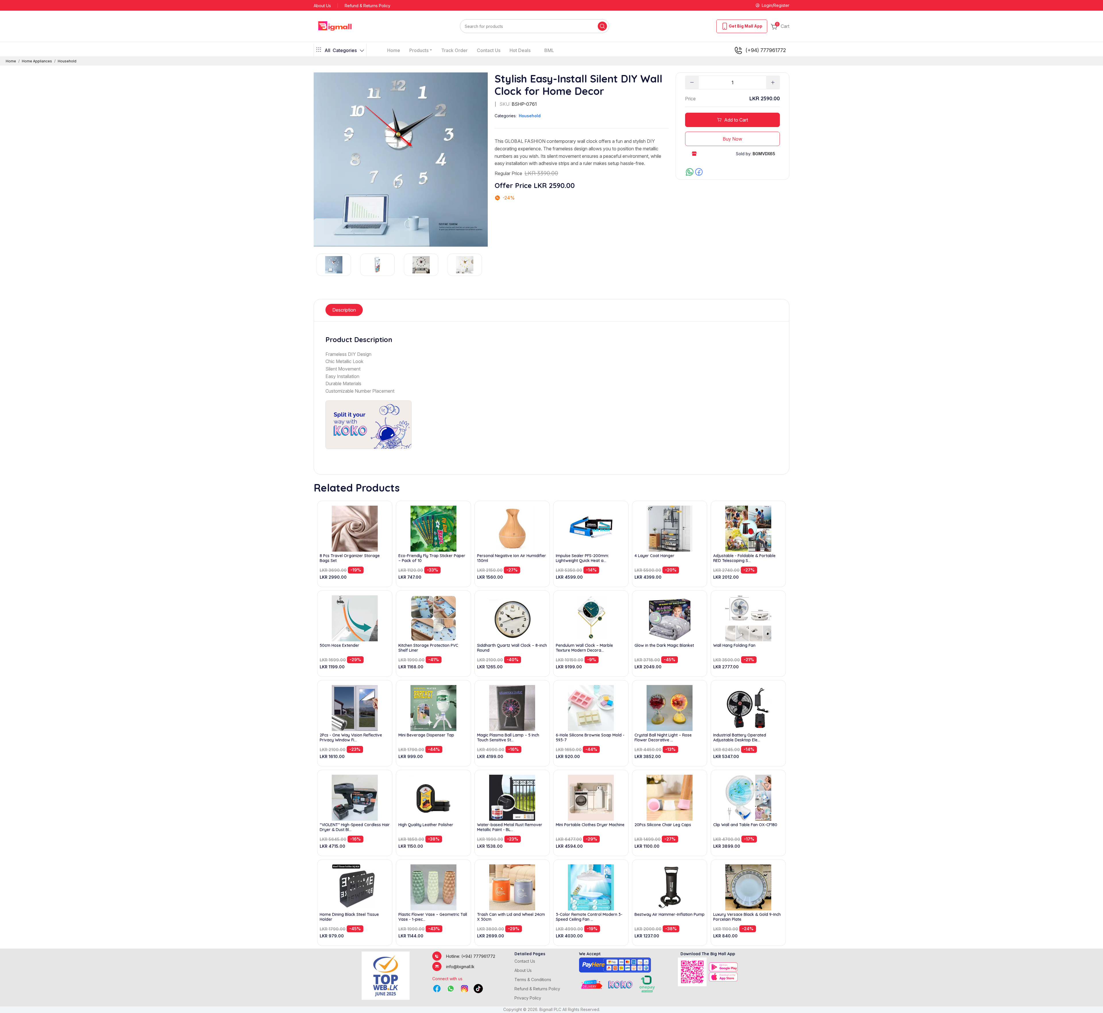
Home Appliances (37, 61)
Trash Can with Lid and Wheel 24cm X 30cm (511, 917)
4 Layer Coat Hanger (654, 555)
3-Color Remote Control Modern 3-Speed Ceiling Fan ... (589, 917)
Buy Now (732, 139)
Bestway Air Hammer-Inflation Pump (670, 914)
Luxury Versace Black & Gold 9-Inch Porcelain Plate (747, 917)
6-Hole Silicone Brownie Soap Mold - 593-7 (590, 738)
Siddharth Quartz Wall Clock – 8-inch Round (512, 648)
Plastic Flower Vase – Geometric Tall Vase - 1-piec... (432, 917)
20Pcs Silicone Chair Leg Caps (663, 824)
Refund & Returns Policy (367, 5)
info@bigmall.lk (460, 966)
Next (488, 265)
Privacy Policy (527, 997)
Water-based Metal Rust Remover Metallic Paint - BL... (509, 827)
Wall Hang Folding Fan (734, 645)
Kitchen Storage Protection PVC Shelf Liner (428, 648)
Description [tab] (344, 310)
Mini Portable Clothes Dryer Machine (590, 824)
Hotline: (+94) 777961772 (470, 956)
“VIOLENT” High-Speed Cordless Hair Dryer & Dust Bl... (355, 827)
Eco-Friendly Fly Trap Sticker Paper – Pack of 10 (431, 558)
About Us (322, 5)
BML (549, 50)
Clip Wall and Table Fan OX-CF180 (745, 824)
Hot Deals (520, 50)
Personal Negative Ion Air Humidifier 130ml (511, 558)
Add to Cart (736, 120)
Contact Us (488, 50)
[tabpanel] (551, 392)
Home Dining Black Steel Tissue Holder (349, 917)
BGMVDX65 (764, 153)
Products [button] (419, 50)
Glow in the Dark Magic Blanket (664, 645)
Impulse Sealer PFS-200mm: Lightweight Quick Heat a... (582, 558)
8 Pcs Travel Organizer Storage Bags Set (350, 558)
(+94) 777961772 (765, 50)
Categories (341, 50)
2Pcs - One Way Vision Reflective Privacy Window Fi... (351, 738)
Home (393, 50)
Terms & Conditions (532, 979)
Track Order (454, 50)
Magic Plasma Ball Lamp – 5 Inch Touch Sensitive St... (508, 738)
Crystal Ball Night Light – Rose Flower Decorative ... (663, 738)
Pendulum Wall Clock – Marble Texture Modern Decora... (584, 648)
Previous (313, 265)
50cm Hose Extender (339, 645)
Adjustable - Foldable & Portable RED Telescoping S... (744, 558)
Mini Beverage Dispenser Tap (426, 735)
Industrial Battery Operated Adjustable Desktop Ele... (739, 738)
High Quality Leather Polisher (425, 824)
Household (67, 61)
